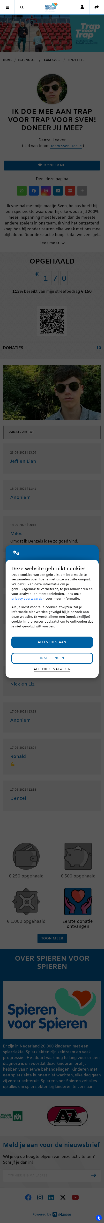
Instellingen (52, 658)
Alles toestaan (52, 642)
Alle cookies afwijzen (52, 669)
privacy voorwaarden (28, 599)
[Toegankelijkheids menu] (99, 1218)
